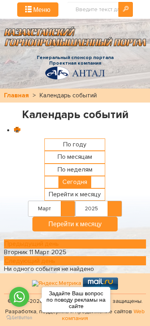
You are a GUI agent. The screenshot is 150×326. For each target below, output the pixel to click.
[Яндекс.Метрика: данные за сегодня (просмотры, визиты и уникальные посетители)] (56, 283)
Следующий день (29, 261)
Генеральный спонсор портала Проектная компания (75, 61)
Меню (41, 9)
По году (74, 144)
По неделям (75, 170)
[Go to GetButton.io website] (19, 317)
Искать (125, 9)
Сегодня (74, 182)
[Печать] (17, 130)
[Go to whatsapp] (19, 297)
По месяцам (75, 157)
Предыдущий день (31, 244)
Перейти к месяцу (75, 194)
